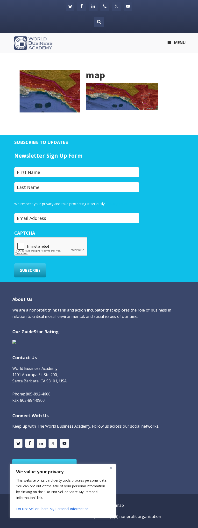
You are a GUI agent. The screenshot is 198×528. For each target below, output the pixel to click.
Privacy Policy (117, 203)
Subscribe (30, 270)
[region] (63, 491)
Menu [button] (180, 42)
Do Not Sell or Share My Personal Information (52, 508)
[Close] (111, 468)
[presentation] (51, 246)
